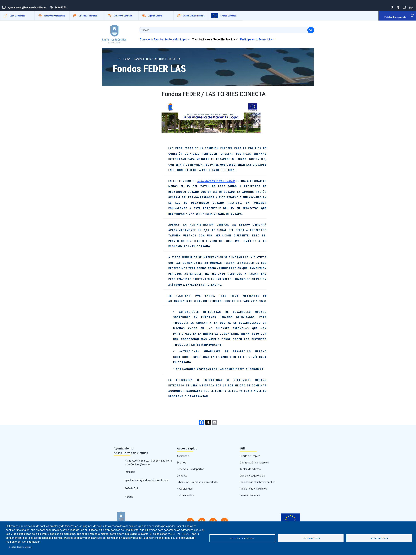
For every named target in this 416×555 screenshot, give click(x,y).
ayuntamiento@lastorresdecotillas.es (146, 480)
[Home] (114, 33)
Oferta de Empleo (250, 456)
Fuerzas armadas (250, 495)
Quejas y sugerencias (252, 475)
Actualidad (183, 456)
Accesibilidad (185, 488)
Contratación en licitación (254, 462)
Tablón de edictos (250, 469)
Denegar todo (311, 538)
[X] (208, 422)
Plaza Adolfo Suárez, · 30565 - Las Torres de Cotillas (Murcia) (148, 462)
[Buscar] (310, 30)
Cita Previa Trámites (88, 16)
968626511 (131, 488)
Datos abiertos (185, 495)
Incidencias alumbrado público (257, 482)
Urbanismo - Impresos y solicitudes (198, 482)
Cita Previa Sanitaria (123, 16)
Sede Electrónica (17, 16)
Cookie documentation (20, 547)
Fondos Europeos (228, 16)
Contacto (182, 475)
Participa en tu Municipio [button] (256, 39)
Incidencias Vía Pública (253, 488)
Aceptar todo (379, 538)
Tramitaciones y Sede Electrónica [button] (213, 39)
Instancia (130, 471)
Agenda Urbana (155, 16)
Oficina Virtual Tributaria (194, 16)
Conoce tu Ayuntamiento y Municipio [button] (163, 39)
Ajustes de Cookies (242, 538)
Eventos (181, 462)
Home (126, 59)
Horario (129, 496)
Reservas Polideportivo (54, 16)
